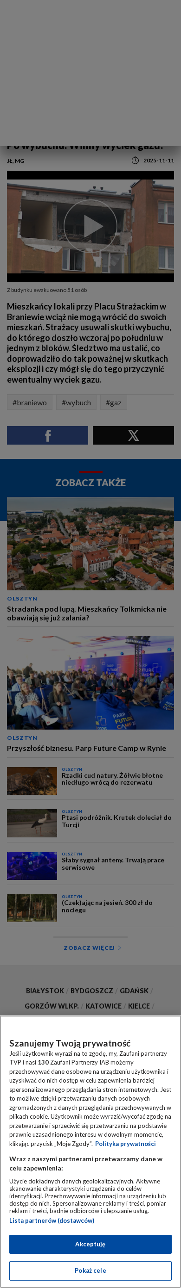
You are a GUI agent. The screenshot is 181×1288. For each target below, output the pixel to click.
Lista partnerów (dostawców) (51, 1220)
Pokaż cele (90, 1270)
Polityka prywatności (125, 1143)
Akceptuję (90, 1244)
